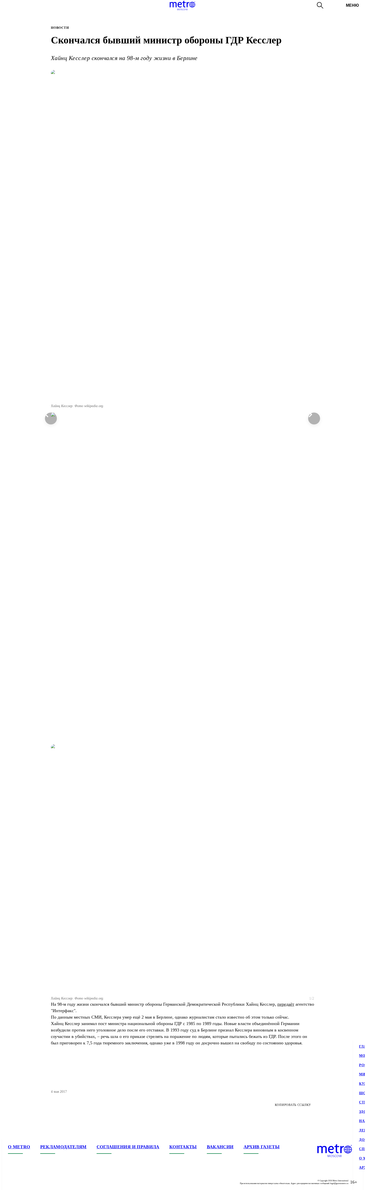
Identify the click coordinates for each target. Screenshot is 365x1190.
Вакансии (220, 1146)
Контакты (183, 1146)
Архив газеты (262, 1146)
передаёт (285, 1004)
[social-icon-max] (42, 1182)
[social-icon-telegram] (22, 1182)
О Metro (19, 1146)
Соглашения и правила (128, 1146)
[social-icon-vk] (12, 1182)
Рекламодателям (63, 1146)
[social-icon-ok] (32, 1182)
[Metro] (182, 5)
